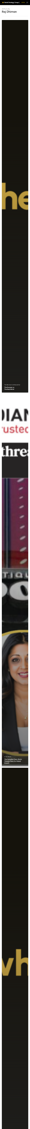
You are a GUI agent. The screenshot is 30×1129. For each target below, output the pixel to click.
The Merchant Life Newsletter (12, 385)
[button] (25, 2)
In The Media (7, 756)
